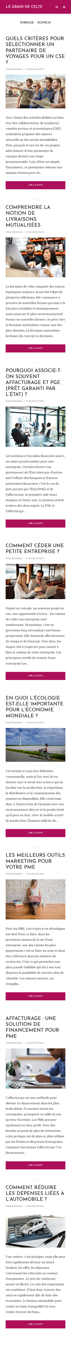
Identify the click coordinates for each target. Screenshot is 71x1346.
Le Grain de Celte (24, 7)
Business (17, 69)
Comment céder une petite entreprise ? (35, 549)
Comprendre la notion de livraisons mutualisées (28, 216)
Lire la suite (35, 185)
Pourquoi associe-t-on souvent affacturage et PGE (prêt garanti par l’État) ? (34, 382)
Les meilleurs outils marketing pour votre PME (35, 861)
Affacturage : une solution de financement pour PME (32, 1027)
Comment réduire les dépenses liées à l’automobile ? (35, 1193)
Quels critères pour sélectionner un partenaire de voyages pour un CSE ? (35, 50)
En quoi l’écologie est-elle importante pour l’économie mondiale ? (34, 707)
